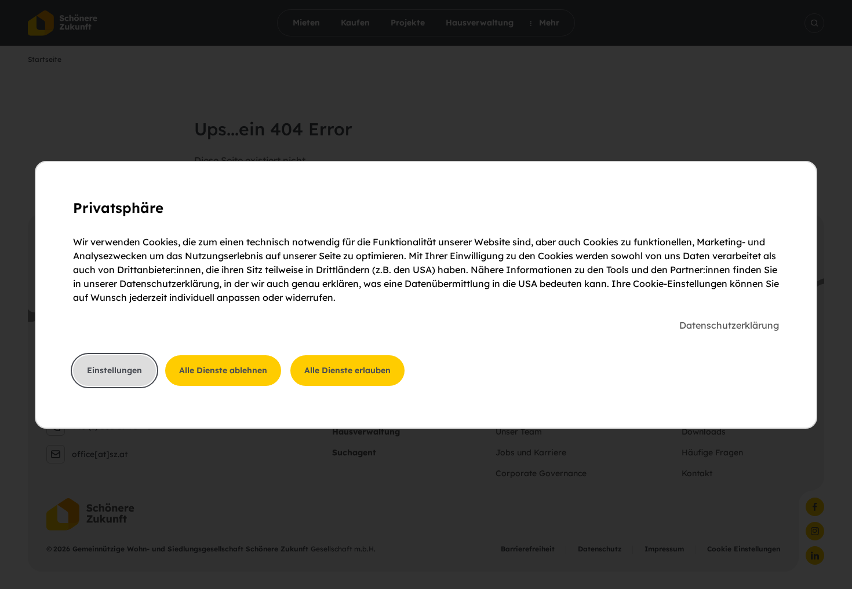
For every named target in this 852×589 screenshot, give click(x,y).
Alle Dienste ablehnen (223, 370)
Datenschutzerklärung (729, 325)
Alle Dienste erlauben (347, 370)
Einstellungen (114, 370)
